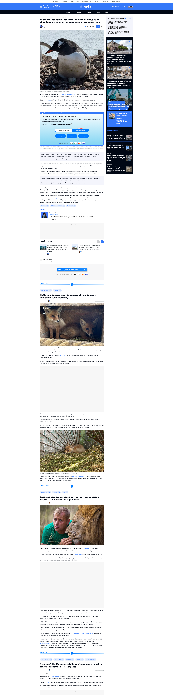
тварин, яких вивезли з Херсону (83, 633)
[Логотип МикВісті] (88, 6)
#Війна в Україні (44, 659)
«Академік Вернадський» (68, 94)
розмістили (47, 100)
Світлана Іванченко (47, 26)
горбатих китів (59, 198)
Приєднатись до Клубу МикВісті (72, 270)
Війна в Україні (56, 1)
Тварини (127, 18)
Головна (42, 17)
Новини (47, 17)
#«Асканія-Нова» (90, 659)
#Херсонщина (44, 492)
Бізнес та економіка (86, 1)
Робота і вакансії (75, 1)
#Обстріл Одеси (44, 290)
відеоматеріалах (45, 643)
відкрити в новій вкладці (99, 502)
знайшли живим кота (78, 476)
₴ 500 (83, 136)
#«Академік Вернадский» (56, 205)
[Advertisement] (72, 232)
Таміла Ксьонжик (54, 300)
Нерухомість (106, 1)
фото (98, 12)
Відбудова (65, 1)
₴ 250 (71, 136)
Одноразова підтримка (63, 130)
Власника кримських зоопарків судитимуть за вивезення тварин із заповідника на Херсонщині (117, 27)
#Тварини (43, 205)
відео (106, 12)
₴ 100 (60, 136)
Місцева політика (116, 1)
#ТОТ (64, 492)
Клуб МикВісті (46, 116)
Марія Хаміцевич (54, 502)
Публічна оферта (61, 149)
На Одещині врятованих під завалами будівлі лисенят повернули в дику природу (118, 22)
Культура (97, 1)
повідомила (62, 355)
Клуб (131, 6)
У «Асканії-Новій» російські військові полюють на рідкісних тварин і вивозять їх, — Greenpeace (119, 32)
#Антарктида (70, 205)
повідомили (78, 554)
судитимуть (86, 548)
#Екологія (68, 659)
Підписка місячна (80, 130)
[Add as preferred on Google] (81, 6)
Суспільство (53, 17)
